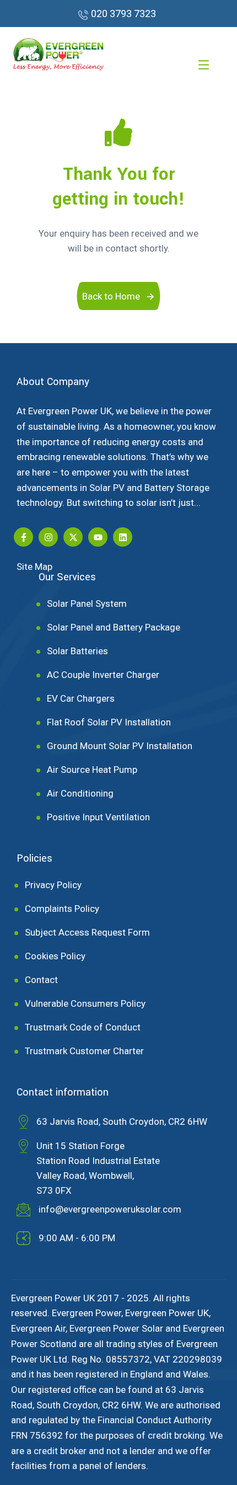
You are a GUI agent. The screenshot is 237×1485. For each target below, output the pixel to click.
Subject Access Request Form (87, 933)
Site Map (34, 566)
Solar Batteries (77, 651)
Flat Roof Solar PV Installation (109, 723)
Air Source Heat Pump (92, 770)
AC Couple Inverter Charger (103, 675)
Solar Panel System (87, 604)
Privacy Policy (53, 885)
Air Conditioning (80, 794)
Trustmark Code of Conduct (83, 1028)
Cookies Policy (55, 956)
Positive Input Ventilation (98, 817)
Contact (41, 980)
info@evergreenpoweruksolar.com (110, 1209)
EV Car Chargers (81, 699)
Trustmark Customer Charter (84, 1051)
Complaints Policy (62, 909)
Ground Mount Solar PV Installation (119, 746)
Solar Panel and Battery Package (113, 628)
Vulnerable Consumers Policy (85, 1004)
